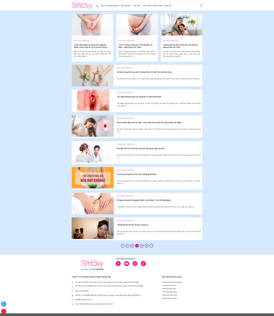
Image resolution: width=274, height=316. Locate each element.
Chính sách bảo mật (168, 285)
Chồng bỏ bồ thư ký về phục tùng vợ (132, 225)
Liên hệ (167, 6)
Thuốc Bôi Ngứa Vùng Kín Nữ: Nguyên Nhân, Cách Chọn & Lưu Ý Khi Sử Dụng (90, 46)
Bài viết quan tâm (82, 41)
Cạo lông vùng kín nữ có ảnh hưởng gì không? (136, 174)
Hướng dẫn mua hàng (169, 298)
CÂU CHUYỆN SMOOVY (110, 6)
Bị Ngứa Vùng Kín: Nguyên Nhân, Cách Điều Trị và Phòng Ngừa (144, 200)
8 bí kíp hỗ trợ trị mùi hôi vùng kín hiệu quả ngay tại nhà (140, 148)
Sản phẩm (125, 6)
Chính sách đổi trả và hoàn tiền (172, 282)
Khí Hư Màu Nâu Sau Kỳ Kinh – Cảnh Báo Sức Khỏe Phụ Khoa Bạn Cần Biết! (149, 123)
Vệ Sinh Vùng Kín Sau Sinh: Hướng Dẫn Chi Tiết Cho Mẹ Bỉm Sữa (144, 72)
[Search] (201, 5)
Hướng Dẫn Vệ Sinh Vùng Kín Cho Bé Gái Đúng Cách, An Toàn (180, 46)
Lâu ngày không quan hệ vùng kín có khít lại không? (139, 97)
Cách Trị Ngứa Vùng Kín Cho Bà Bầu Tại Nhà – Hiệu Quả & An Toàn (135, 46)
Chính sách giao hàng (169, 292)
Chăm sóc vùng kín (125, 144)
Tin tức (136, 6)
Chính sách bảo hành (169, 288)
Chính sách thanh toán (169, 295)
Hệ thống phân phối (152, 6)
